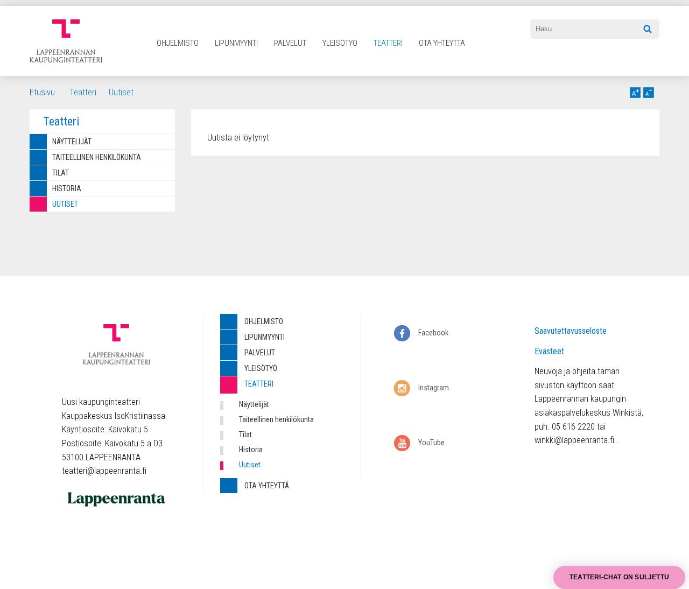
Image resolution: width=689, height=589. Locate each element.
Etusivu (42, 92)
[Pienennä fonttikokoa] (648, 92)
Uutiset (121, 92)
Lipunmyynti (236, 43)
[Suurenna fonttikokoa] (635, 92)
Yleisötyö (339, 43)
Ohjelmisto (178, 43)
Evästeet (549, 351)
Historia (66, 188)
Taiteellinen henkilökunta (96, 157)
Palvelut (290, 43)
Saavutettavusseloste (571, 331)
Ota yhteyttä (442, 43)
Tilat (60, 173)
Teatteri (388, 43)
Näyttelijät (72, 141)
